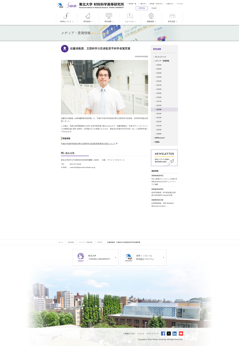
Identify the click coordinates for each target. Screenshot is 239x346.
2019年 (159, 93)
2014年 (159, 114)
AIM (160, 138)
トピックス (129, 21)
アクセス (180, 4)
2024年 (159, 73)
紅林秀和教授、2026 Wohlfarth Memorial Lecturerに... (162, 204)
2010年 (159, 130)
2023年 (159, 77)
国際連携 (150, 21)
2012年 (159, 122)
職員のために (130, 334)
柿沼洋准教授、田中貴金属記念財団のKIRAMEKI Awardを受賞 (163, 194)
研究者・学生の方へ (156, 4)
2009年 (159, 134)
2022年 (159, 81)
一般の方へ (143, 4)
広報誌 (157, 142)
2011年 (159, 126)
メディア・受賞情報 (162, 61)
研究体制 (86, 21)
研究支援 (171, 21)
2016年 (159, 105)
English (154, 8)
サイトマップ (153, 334)
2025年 (159, 69)
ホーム (61, 242)
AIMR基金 (141, 8)
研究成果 (108, 21)
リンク (141, 334)
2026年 (159, 65)
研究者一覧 (132, 4)
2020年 (159, 89)
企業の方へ (170, 4)
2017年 (159, 101)
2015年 (159, 109)
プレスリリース (160, 57)
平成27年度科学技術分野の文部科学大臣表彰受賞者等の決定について (88, 144)
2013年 (159, 118)
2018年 (159, 97)
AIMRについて (65, 21)
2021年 (159, 85)
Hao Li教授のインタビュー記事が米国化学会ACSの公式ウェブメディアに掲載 (164, 181)
